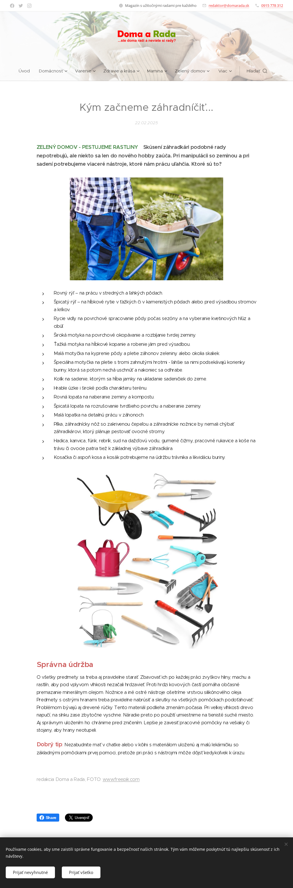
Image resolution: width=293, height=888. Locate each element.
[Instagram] (29, 6)
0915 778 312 (272, 5)
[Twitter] (20, 6)
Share (51, 817)
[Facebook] (12, 6)
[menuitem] (26, 71)
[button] (256, 71)
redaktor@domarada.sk (229, 5)
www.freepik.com (121, 779)
